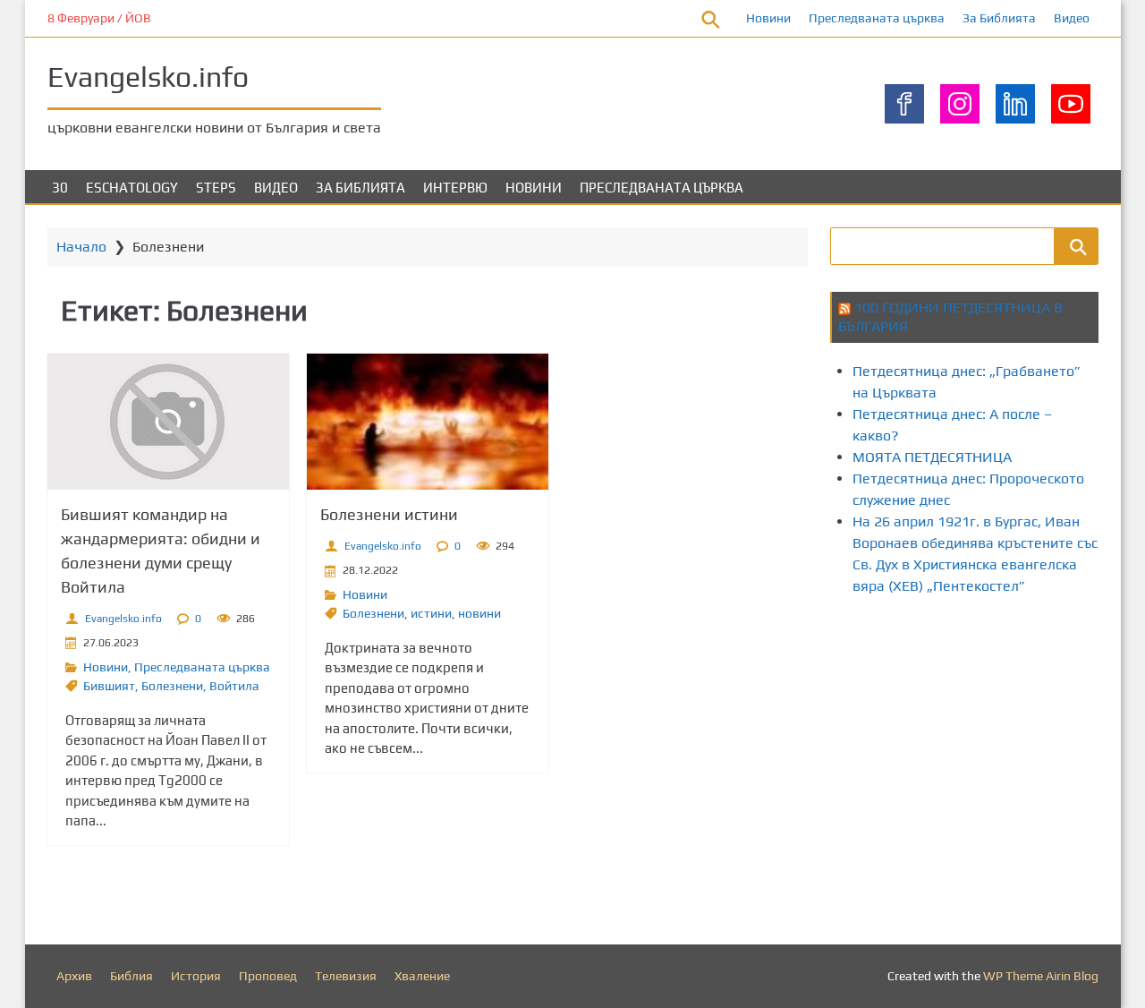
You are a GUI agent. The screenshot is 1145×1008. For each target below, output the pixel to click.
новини (479, 613)
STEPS (216, 187)
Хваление (422, 976)
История (196, 976)
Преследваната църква (877, 18)
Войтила (234, 686)
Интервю (455, 187)
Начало (81, 246)
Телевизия (346, 976)
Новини (768, 18)
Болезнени (172, 686)
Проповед (268, 976)
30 (60, 187)
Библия (131, 976)
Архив (74, 976)
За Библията (999, 18)
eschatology (132, 187)
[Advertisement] (987, 763)
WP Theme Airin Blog (1040, 976)
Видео (1072, 18)
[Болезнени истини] (427, 422)
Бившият (109, 686)
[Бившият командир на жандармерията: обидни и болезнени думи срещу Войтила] (168, 422)
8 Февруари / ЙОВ (99, 18)
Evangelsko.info (148, 76)
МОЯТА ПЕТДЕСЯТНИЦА (932, 457)
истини (431, 613)
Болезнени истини (389, 514)
